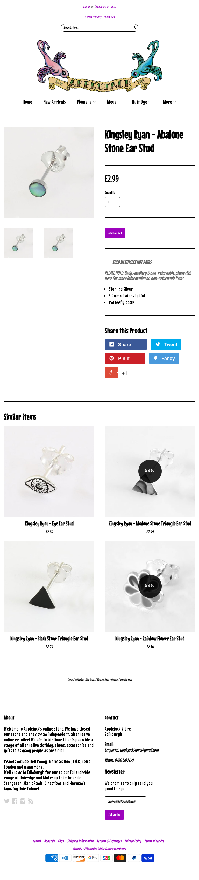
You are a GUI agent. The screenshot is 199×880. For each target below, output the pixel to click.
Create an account (105, 7)
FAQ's (61, 841)
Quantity (110, 192)
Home (27, 102)
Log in (86, 7)
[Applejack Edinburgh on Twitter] (7, 801)
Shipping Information (80, 841)
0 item (92, 17)
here (108, 278)
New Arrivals (54, 102)
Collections (79, 680)
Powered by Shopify (117, 848)
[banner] (99, 66)
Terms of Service (154, 841)
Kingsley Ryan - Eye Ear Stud (49, 523)
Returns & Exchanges (109, 841)
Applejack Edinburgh (98, 848)
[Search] (134, 27)
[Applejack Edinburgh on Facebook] (15, 801)
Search (37, 841)
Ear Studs (90, 680)
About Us (49, 841)
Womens (85, 102)
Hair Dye (140, 102)
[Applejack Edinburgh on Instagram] (23, 801)
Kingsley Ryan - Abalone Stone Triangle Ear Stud (150, 523)
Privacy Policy (133, 841)
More (168, 102)
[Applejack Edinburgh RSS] (31, 801)
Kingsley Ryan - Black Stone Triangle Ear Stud (49, 638)
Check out (109, 17)
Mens (112, 102)
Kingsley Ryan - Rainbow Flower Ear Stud (149, 638)
